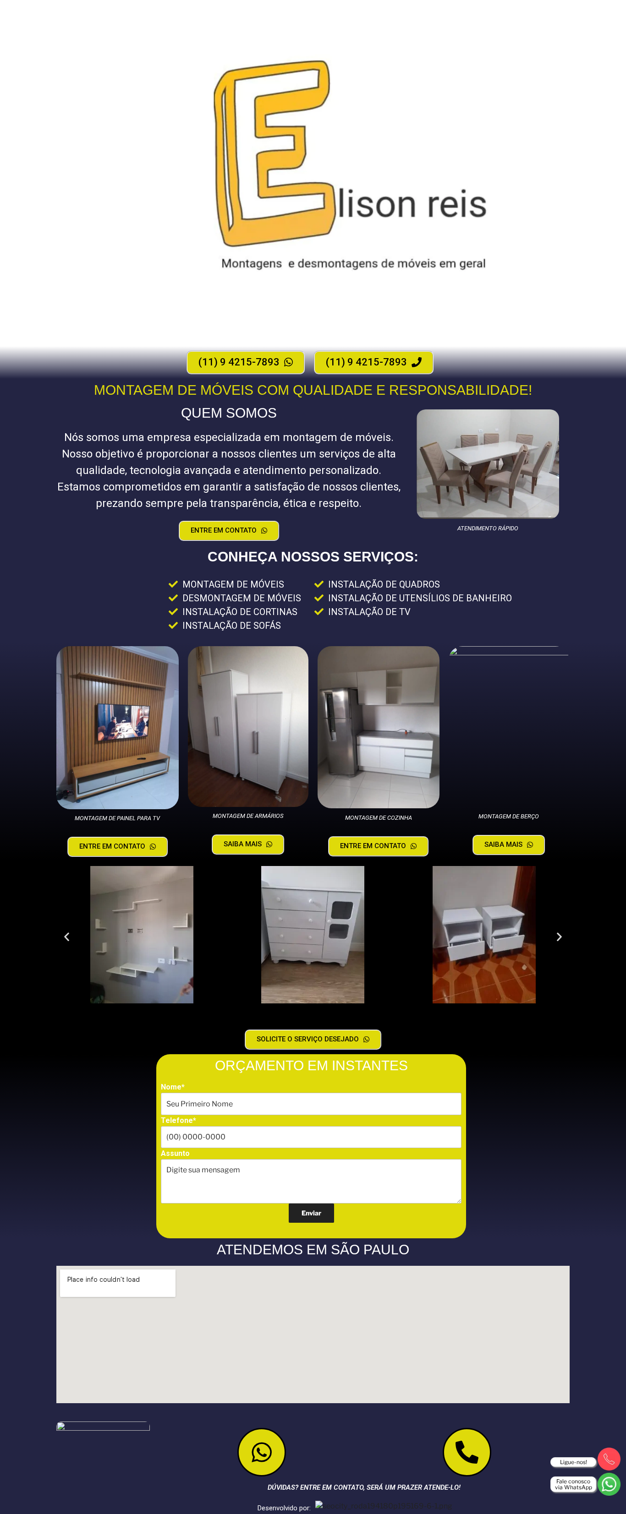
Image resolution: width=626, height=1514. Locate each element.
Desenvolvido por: (284, 1508)
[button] (66, 936)
